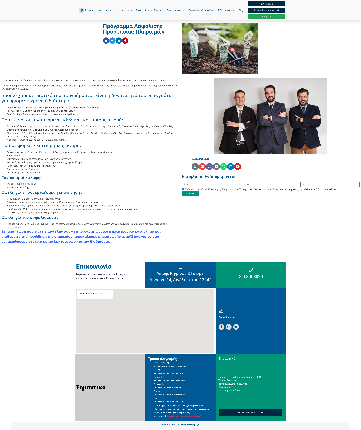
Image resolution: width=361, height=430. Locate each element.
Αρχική (109, 10)
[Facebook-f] (221, 327)
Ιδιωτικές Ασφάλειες (175, 10)
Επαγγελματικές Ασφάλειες (201, 10)
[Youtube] (237, 166)
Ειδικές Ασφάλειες (226, 10)
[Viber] (209, 166)
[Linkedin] (230, 166)
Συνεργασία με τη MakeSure (149, 10)
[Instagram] (229, 327)
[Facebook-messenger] (216, 166)
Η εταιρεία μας (122, 10)
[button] (106, 40)
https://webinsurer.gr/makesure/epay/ (184, 416)
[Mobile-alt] (195, 166)
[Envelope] (202, 166)
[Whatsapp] (223, 166)
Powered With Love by (180, 424)
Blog (241, 10)
